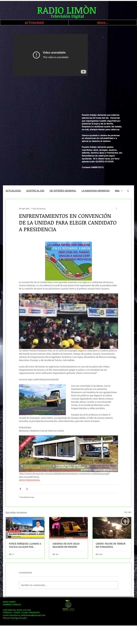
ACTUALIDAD (13, 190)
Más (117, 190)
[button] (128, 191)
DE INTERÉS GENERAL (63, 190)
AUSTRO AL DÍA (35, 190)
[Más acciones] (116, 208)
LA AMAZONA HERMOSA (96, 190)
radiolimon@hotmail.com (33, 615)
